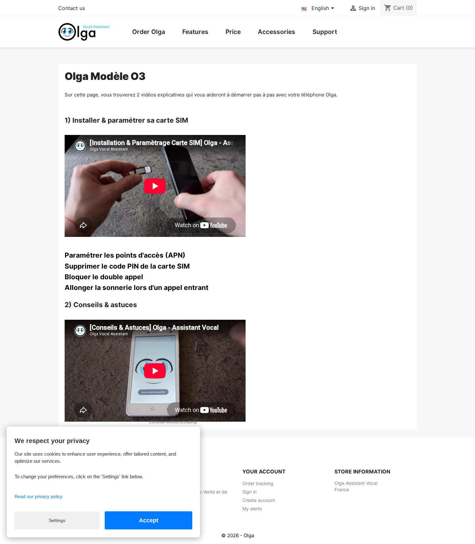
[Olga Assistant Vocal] (84, 31)
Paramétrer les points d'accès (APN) (125, 255)
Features (195, 32)
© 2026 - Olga (237, 535)
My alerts (252, 508)
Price (233, 32)
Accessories (276, 32)
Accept (148, 520)
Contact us (71, 8)
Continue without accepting (173, 422)
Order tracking (257, 483)
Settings (57, 520)
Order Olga (148, 32)
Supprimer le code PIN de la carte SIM (127, 266)
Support (324, 32)
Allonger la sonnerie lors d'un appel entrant (136, 287)
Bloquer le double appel (104, 277)
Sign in (249, 491)
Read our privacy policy (38, 496)
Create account (258, 500)
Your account (264, 471)
